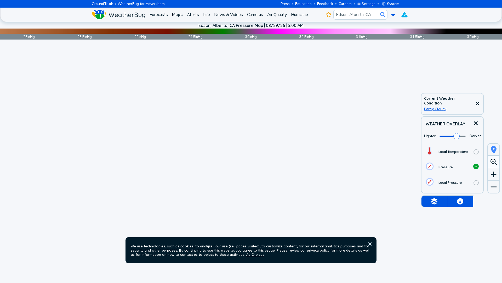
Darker (475, 136)
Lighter (430, 136)
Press (285, 3)
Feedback (325, 3)
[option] (452, 151)
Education (303, 3)
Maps (177, 15)
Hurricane (299, 15)
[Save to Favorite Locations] (328, 15)
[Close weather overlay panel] (475, 124)
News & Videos (228, 15)
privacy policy (318, 250)
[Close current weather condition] (477, 104)
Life (206, 15)
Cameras (255, 15)
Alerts (193, 15)
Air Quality (277, 15)
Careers (345, 3)
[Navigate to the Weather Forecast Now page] (118, 14)
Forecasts (159, 15)
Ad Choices (255, 254)
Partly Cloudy (435, 109)
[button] (370, 244)
